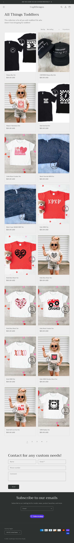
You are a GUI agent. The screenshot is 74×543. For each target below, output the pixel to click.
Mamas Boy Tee (11, 75)
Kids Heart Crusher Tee (47, 328)
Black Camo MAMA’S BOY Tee (15, 227)
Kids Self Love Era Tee (13, 430)
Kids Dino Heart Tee (12, 278)
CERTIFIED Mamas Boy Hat (48, 75)
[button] (4, 7)
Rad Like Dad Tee (45, 126)
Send (13, 487)
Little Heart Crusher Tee (13, 176)
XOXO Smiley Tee (45, 430)
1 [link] (27, 442)
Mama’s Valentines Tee (13, 126)
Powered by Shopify (20, 538)
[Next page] (47, 442)
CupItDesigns (12, 538)
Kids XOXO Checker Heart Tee (48, 379)
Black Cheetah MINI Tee (47, 176)
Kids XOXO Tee (44, 227)
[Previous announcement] (4, 2)
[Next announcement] (70, 2)
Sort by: (43, 29)
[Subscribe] (51, 508)
